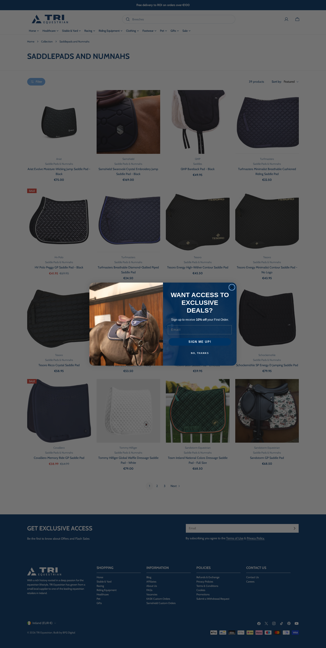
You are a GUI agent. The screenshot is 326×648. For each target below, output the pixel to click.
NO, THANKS (200, 353)
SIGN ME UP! (199, 341)
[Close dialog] (232, 287)
